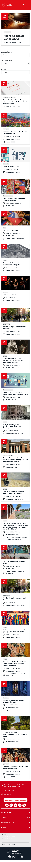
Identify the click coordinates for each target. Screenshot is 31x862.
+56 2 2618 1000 (9, 790)
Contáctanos (7, 794)
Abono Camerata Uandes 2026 (14, 37)
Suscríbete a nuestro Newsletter (15, 800)
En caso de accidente (8, 836)
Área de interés (6, 52)
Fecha (3, 69)
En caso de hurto (7, 839)
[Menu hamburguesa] (27, 5)
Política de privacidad (8, 845)
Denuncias (5, 834)
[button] (27, 817)
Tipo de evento (6, 61)
